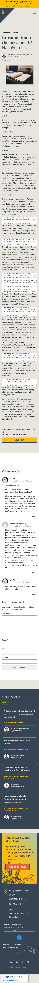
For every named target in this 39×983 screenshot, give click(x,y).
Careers (12, 910)
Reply (32, 516)
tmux (26, 749)
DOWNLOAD (28, 6)
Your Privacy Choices (16, 977)
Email (4, 649)
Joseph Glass (17, 816)
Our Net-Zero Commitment (19, 913)
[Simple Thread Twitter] (17, 962)
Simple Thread (4, 12)
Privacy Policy (14, 917)
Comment (6, 614)
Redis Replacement (11, 776)
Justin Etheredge (14, 54)
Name (5, 640)
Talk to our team (17, 867)
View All (5, 703)
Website (5, 658)
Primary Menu (34, 12)
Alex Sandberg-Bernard (21, 729)
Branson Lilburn (18, 755)
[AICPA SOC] (19, 937)
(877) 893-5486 (14, 895)
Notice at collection (10, 980)
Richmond (20, 945)
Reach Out (19, 440)
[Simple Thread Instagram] (22, 962)
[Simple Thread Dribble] (28, 962)
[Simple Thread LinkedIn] (11, 962)
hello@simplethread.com (19, 891)
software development (11, 32)
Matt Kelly (16, 784)
